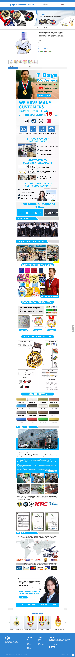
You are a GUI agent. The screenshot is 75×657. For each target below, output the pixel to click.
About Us (28, 643)
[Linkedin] (52, 647)
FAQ (40, 68)
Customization (29, 644)
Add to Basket (44, 48)
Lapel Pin (39, 639)
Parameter (21, 68)
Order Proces (34, 68)
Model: (10, 66)
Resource (29, 645)
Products (28, 642)
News (28, 647)
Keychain (39, 640)
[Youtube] (54, 647)
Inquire (44, 46)
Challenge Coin (41, 642)
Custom (28, 640)
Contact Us (29, 648)
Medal (39, 643)
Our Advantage (28, 68)
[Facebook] (50, 647)
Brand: (29, 66)
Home (28, 639)
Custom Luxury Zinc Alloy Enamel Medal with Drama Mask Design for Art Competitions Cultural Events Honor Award (16, 629)
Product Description (13, 68)
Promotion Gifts (41, 644)
